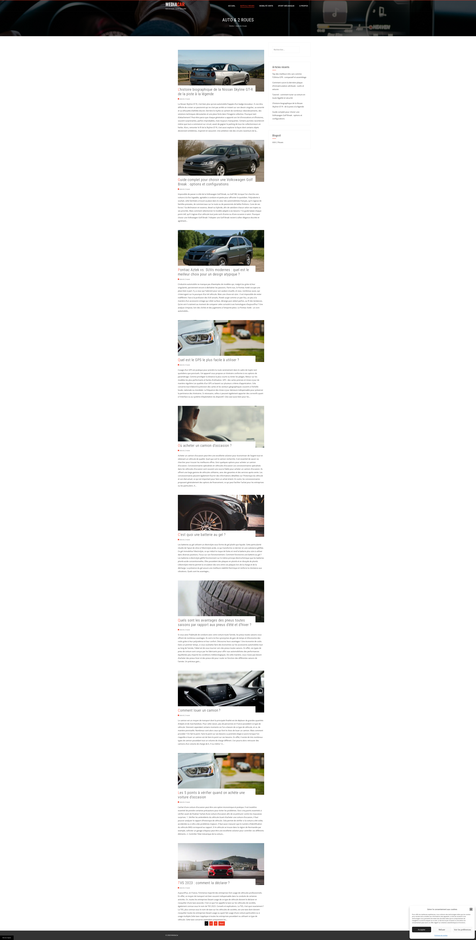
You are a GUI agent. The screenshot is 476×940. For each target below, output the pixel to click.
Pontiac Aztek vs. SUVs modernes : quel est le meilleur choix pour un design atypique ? (213, 272)
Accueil (231, 6)
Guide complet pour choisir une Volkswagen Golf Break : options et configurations (215, 181)
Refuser (442, 929)
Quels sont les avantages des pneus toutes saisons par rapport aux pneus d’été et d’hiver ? (214, 622)
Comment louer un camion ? (199, 710)
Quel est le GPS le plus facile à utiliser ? (208, 360)
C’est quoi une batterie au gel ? (202, 534)
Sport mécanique (286, 6)
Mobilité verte (266, 6)
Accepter (421, 929)
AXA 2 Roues (277, 142)
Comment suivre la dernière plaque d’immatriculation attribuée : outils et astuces (288, 85)
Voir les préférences (462, 929)
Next (222, 923)
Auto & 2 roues (247, 6)
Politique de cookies (440, 935)
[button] (471, 909)
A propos (303, 6)
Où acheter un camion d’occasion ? (205, 445)
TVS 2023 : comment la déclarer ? (204, 883)
